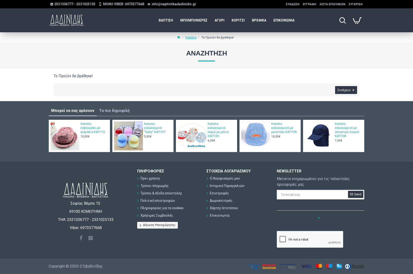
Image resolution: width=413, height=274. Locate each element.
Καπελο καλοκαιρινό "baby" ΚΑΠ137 (154, 128)
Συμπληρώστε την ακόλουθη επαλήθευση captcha (293, 222)
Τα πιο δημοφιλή (114, 110)
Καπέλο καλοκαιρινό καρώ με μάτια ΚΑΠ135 (218, 130)
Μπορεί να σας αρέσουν (72, 110)
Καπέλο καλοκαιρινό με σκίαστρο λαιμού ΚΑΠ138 (347, 130)
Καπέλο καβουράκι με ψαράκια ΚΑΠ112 (93, 128)
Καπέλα (190, 37)
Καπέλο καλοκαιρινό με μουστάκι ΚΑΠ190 (284, 128)
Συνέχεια (343, 90)
